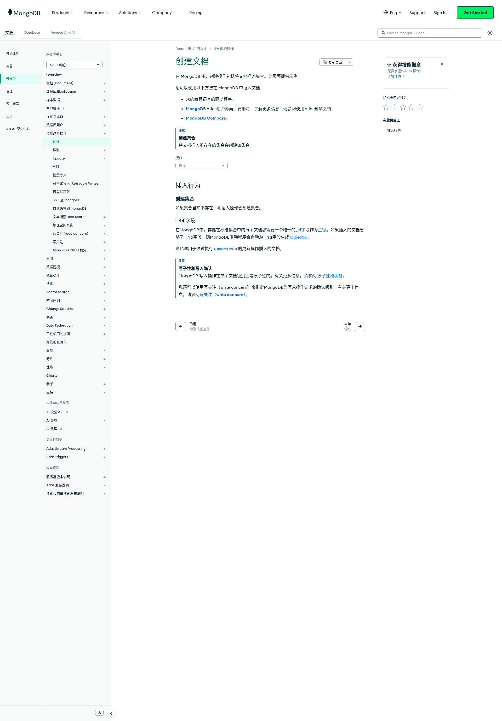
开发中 (202, 48)
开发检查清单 (56, 342)
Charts (51, 375)
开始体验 (12, 54)
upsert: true (225, 248)
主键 (322, 229)
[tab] (32, 32)
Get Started (475, 12)
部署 (9, 66)
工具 (9, 116)
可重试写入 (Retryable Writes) (76, 183)
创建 (56, 141)
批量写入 (59, 175)
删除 (56, 166)
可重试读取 (61, 192)
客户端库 (12, 104)
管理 (9, 91)
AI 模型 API (55, 412)
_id (298, 229)
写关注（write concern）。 (224, 294)
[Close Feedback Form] (442, 64)
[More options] (349, 62)
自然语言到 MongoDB (70, 208)
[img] (386, 107)
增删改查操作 (223, 48)
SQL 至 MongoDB (66, 200)
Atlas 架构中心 (18, 129)
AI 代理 (51, 429)
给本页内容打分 (395, 97)
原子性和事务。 (332, 275)
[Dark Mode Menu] (490, 33)
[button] (392, 12)
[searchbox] (430, 33)
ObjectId (298, 237)
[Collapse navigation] (111, 713)
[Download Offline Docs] (99, 713)
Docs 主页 (183, 48)
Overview (54, 75)
